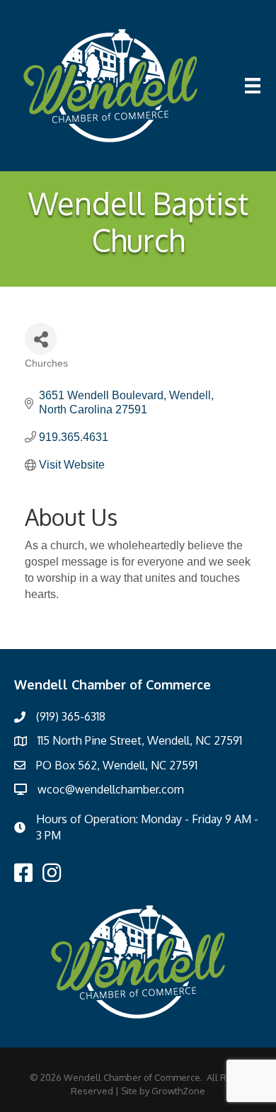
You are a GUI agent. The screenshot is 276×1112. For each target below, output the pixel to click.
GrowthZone (178, 1090)
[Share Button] (41, 339)
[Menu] (252, 85)
